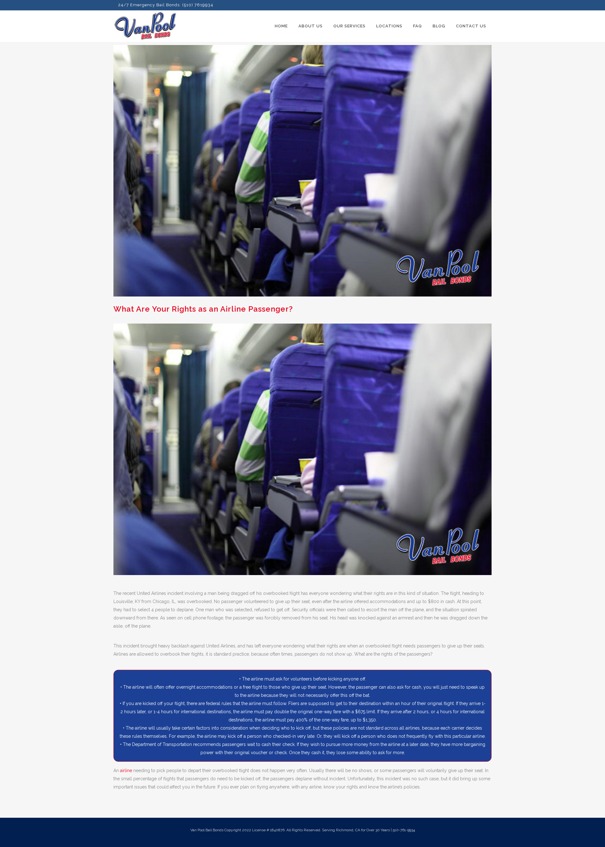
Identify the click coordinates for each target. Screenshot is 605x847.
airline (126, 770)
